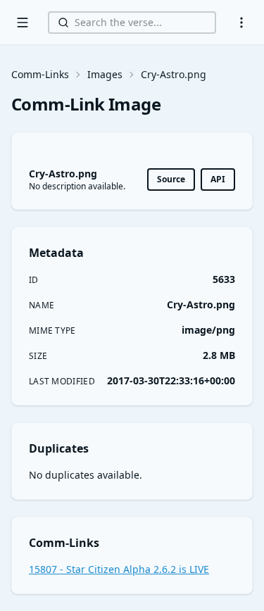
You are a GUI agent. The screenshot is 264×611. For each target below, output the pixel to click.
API (217, 179)
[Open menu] (22, 22)
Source (171, 179)
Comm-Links (40, 74)
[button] (241, 22)
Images (104, 74)
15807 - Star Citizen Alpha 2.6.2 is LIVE (119, 569)
